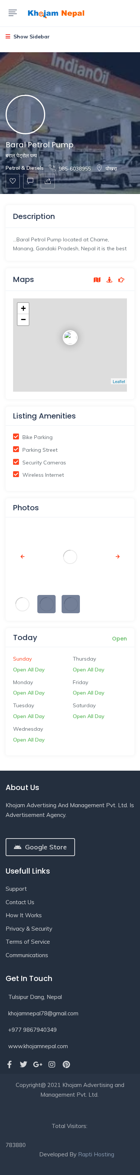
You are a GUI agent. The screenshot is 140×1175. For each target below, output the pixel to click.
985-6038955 (75, 168)
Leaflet (119, 381)
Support (16, 888)
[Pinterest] (66, 1064)
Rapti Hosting (96, 1154)
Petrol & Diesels (25, 167)
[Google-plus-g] (37, 1064)
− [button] (23, 319)
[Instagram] (52, 1064)
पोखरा (111, 168)
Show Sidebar (31, 36)
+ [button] (23, 308)
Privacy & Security (29, 928)
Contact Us (20, 902)
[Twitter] (23, 1064)
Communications (27, 955)
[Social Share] (48, 181)
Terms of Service (28, 941)
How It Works (24, 915)
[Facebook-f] (9, 1064)
